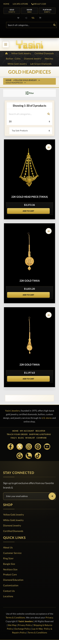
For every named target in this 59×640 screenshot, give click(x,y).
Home (6, 4)
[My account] (26, 18)
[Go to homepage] (29, 44)
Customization (10, 585)
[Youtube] (47, 446)
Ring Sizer (8, 558)
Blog (21, 438)
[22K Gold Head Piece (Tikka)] (29, 167)
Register (40, 431)
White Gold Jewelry (13, 520)
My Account (27, 431)
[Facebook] (10, 446)
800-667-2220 (39, 4)
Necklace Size (10, 569)
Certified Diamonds (13, 531)
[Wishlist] (19, 18)
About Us (8, 547)
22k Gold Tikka (30, 280)
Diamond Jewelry (12, 525)
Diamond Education (13, 579)
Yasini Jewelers (12, 410)
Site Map (12, 625)
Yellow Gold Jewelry (13, 514)
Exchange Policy (23, 628)
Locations (8, 596)
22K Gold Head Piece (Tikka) (29, 196)
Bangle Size (9, 563)
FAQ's (14, 438)
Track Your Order (17, 434)
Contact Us (9, 590)
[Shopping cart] (40, 18)
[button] (49, 147)
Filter (31, 93)
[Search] (54, 25)
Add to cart (28, 211)
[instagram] (29, 446)
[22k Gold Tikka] (29, 251)
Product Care (10, 574)
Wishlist (30, 438)
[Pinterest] (38, 446)
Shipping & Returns (40, 434)
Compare (42, 438)
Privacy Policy (25, 625)
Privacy (49, 617)
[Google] (20, 456)
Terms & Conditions (15, 617)
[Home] (6, 53)
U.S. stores (47, 418)
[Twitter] (20, 446)
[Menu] (5, 44)
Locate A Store (20, 4)
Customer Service (12, 553)
